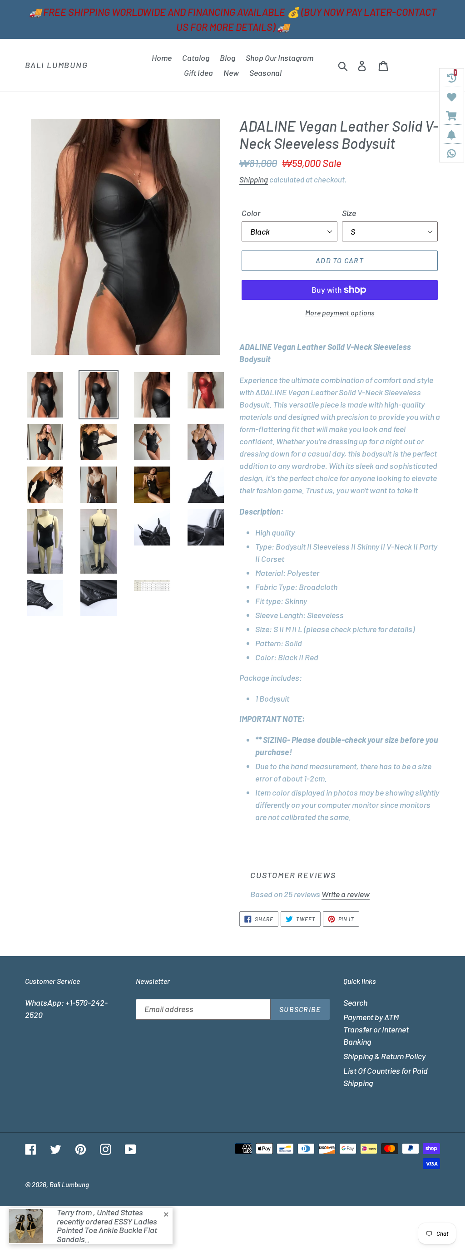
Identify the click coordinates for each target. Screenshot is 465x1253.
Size (349, 213)
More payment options (340, 312)
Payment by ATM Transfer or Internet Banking (376, 1029)
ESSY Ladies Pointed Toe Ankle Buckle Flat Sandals (107, 1230)
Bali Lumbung (56, 65)
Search (355, 1002)
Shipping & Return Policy (384, 1056)
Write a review (346, 894)
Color (251, 213)
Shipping (253, 179)
